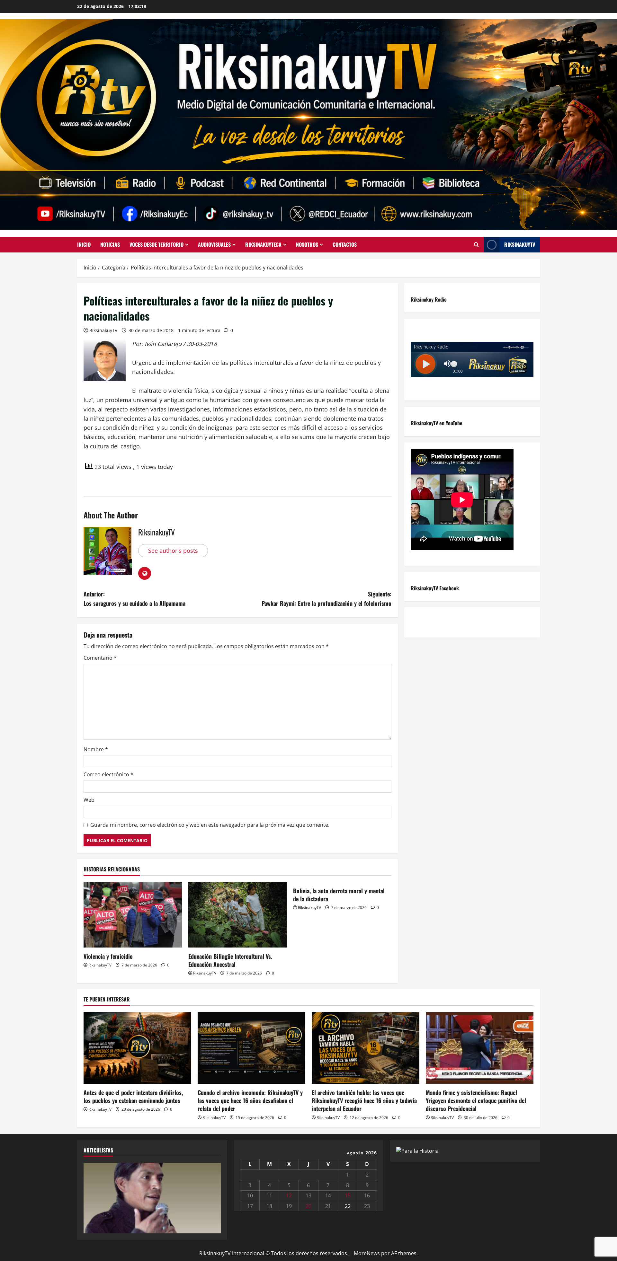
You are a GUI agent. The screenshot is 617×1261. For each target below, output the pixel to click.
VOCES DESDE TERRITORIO (156, 244)
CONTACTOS (345, 244)
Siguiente (213, 1196)
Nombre (96, 749)
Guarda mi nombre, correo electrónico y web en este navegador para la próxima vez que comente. (209, 824)
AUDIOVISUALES (214, 244)
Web (89, 799)
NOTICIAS (110, 244)
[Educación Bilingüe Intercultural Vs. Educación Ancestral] (237, 915)
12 (289, 1195)
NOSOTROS (307, 244)
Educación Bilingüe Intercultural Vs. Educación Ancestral (230, 960)
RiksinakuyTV (519, 244)
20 (308, 1206)
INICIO (84, 244)
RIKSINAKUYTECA (263, 244)
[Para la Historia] (417, 1150)
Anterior (91, 1196)
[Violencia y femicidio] (133, 915)
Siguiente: (326, 598)
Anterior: (134, 598)
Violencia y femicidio (108, 956)
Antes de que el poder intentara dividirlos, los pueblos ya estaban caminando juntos (133, 1096)
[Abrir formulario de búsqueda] (476, 245)
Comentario (100, 657)
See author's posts (173, 550)
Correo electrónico (108, 774)
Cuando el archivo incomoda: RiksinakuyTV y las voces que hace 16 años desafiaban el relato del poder (250, 1100)
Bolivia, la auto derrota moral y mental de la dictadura (339, 894)
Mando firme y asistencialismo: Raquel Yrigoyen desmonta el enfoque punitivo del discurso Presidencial (476, 1100)
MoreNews (367, 1253)
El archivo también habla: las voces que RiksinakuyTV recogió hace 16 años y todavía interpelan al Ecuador (364, 1100)
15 (348, 1195)
